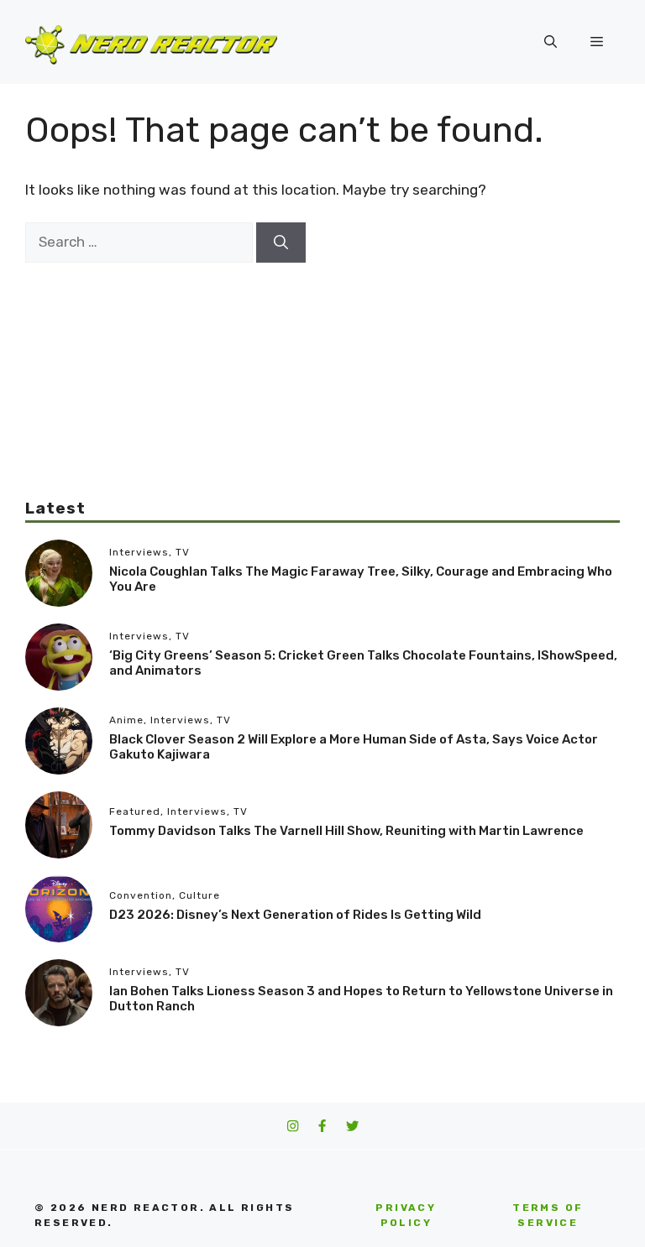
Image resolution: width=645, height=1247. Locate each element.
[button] (550, 42)
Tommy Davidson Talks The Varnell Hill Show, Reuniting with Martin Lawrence (346, 830)
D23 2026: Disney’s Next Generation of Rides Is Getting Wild (295, 914)
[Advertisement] (322, 380)
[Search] (281, 242)
